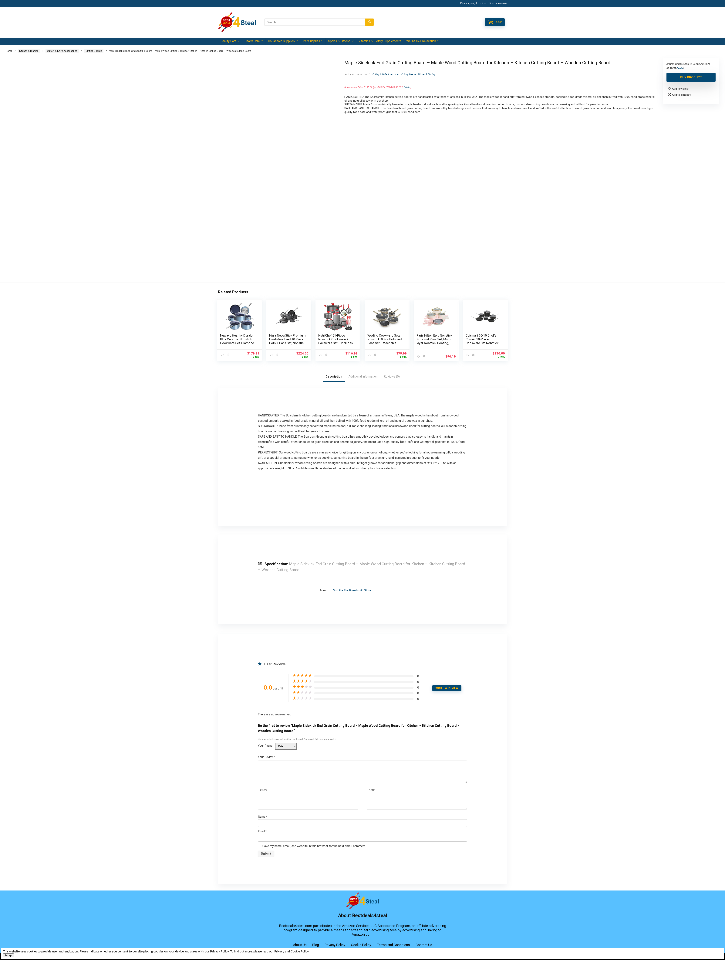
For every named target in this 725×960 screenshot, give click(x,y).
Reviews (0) (392, 376)
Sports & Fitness (339, 41)
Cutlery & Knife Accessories (62, 50)
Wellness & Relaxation (421, 41)
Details (407, 87)
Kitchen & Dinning (29, 50)
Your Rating (265, 745)
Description (333, 376)
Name (263, 816)
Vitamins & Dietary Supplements (380, 41)
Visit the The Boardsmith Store (352, 590)
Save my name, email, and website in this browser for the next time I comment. (314, 846)
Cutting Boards (94, 50)
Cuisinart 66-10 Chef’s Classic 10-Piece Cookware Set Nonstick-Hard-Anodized (483, 341)
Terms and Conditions (393, 945)
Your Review (266, 757)
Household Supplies (281, 41)
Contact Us (424, 945)
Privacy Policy (335, 945)
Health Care (252, 41)
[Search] (369, 22)
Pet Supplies (311, 41)
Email (262, 831)
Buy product (691, 77)
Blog (315, 945)
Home (9, 50)
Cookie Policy (361, 945)
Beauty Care (228, 41)
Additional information (363, 376)
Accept (8, 955)
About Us (300, 945)
